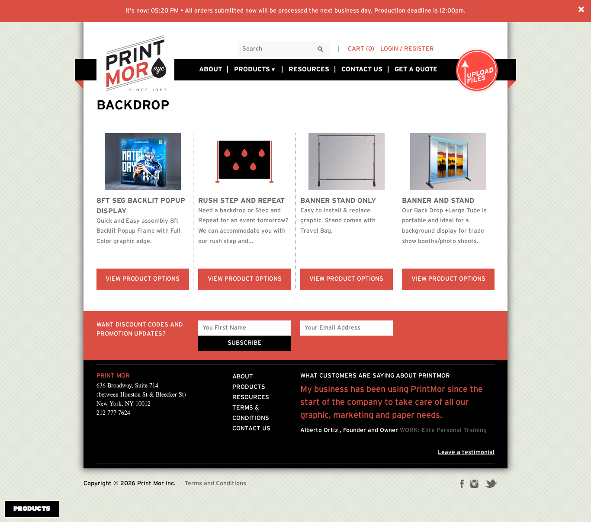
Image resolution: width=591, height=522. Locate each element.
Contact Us (361, 69)
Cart (361, 49)
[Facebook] (462, 484)
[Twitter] (491, 484)
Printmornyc (135, 63)
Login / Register (407, 49)
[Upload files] (477, 71)
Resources (309, 69)
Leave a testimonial (466, 452)
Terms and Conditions (215, 483)
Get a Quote (416, 69)
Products (252, 69)
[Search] (321, 50)
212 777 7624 (113, 412)
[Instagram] (474, 484)
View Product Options (143, 279)
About (210, 69)
